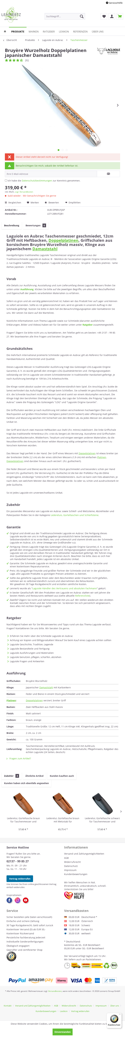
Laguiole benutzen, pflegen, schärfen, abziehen (35, 657)
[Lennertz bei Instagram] (19, 900)
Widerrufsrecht (72, 861)
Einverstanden (63, 1031)
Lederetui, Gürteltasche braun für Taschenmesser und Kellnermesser (23, 820)
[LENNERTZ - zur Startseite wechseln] (11, 14)
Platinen (101, 457)
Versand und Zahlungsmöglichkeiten (84, 853)
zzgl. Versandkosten (24, 191)
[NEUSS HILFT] (74, 896)
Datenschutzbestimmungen (37, 180)
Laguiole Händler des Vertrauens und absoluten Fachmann (64, 588)
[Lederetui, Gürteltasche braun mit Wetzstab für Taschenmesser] (63, 803)
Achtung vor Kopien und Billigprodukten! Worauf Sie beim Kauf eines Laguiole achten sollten (60, 640)
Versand (73, 956)
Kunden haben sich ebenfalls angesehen (26, 783)
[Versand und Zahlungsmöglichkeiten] (62, 980)
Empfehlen (74, 202)
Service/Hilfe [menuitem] (115, 2)
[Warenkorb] (120, 16)
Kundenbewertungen (75, 874)
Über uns (114, 1005)
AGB (66, 857)
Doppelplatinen (63, 240)
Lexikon (64, 1011)
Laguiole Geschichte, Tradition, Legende (31, 644)
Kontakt (8, 1005)
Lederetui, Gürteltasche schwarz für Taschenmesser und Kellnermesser (102, 820)
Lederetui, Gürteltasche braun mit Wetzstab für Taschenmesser (62, 820)
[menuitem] (65, 16)
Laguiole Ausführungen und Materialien (32, 652)
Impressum (70, 870)
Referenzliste (82, 595)
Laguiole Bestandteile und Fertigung (29, 648)
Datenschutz (71, 866)
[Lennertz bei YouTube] (26, 900)
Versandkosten (55, 991)
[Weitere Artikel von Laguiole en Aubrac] (108, 53)
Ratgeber (88, 324)
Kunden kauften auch (62, 775)
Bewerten (54, 202)
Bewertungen (35, 225)
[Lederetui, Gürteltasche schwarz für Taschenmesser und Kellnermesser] (102, 803)
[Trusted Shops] (11, 956)
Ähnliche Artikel (34, 775)
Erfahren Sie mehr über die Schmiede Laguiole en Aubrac (41, 636)
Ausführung (27, 289)
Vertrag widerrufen (19, 878)
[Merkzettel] (104, 16)
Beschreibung (11, 225)
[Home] (5, 31)
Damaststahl (44, 248)
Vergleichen (14, 202)
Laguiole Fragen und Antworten (27, 661)
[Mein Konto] (112, 16)
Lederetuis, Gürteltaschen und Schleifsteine (74, 515)
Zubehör (11, 775)
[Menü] (120, 1015)
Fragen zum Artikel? (20, 758)
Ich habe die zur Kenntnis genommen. (44, 180)
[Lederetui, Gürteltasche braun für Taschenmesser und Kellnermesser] (23, 803)
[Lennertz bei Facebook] (11, 900)
